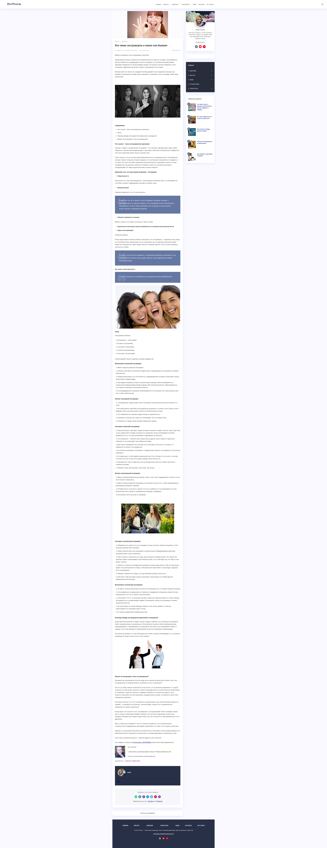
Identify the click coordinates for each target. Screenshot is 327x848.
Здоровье (149, 825)
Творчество (164, 825)
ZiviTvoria (14, 4)
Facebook (143, 796)
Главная (125, 825)
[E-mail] (118, 782)
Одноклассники (155, 796)
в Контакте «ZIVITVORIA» (142, 742)
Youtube (150, 801)
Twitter (151, 796)
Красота (136, 825)
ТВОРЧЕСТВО (194, 88)
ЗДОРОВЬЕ (193, 71)
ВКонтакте (139, 796)
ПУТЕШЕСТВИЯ (194, 84)
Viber (159, 796)
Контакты (188, 825)
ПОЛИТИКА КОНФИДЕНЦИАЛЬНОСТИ (163, 834)
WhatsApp (136, 796)
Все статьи (201, 825)
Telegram (147, 796)
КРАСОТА (192, 75)
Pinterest (159, 801)
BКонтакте (196, 46)
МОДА (191, 80)
